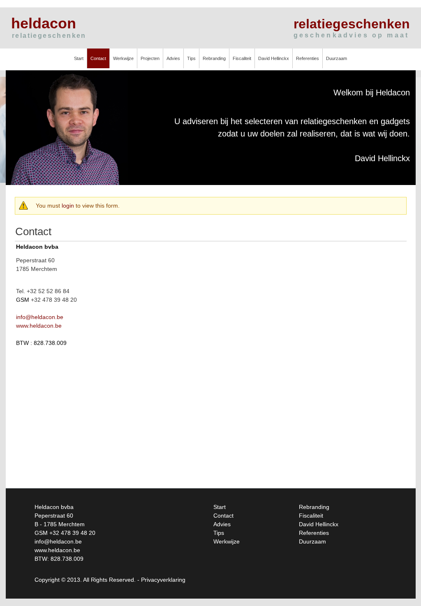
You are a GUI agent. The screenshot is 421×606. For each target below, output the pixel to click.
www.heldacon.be (39, 325)
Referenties (307, 58)
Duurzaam (336, 58)
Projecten (150, 58)
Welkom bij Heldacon (371, 92)
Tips (191, 58)
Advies (173, 58)
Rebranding (214, 58)
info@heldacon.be (39, 317)
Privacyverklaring (163, 579)
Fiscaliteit (242, 58)
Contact (98, 58)
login (68, 205)
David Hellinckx (273, 58)
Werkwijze (123, 58)
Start (78, 58)
